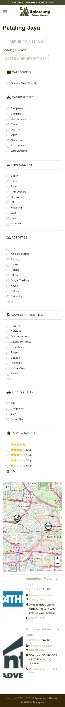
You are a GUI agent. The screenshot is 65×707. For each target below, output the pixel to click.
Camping (16, 113)
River (14, 218)
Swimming (17, 296)
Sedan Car (17, 419)
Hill (12, 202)
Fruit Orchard (18, 191)
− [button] (57, 563)
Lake (13, 212)
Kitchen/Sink (18, 368)
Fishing (15, 269)
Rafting (15, 291)
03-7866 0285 (37, 669)
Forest (14, 186)
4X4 (13, 403)
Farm (14, 181)
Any (13, 470)
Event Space (18, 347)
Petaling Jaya (37, 599)
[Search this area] (7, 487)
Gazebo (15, 357)
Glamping (16, 140)
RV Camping (18, 145)
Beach (14, 175)
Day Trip (15, 129)
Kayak (14, 285)
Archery (15, 259)
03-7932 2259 (37, 618)
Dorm (14, 134)
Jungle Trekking (20, 280)
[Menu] (5, 11)
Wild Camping (19, 150)
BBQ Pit (15, 325)
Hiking (14, 275)
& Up (28, 449)
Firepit (14, 352)
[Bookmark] (6, 619)
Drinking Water (19, 336)
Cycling (15, 264)
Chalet (14, 124)
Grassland (17, 197)
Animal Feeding (20, 253)
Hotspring (16, 207)
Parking (15, 373)
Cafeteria (16, 331)
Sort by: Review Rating (24, 58)
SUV (13, 413)
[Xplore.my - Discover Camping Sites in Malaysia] (35, 11)
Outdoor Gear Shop (24, 83)
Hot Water (16, 362)
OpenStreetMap (43, 569)
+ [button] (57, 558)
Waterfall (16, 223)
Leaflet (30, 569)
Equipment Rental (21, 341)
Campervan (17, 108)
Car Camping (18, 119)
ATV (13, 248)
